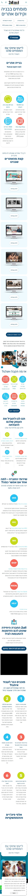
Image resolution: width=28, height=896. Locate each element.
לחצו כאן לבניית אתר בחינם (14, 668)
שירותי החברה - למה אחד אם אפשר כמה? (14, 500)
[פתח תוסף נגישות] (26, 881)
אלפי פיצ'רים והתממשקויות (14, 836)
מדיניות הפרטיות (17, 890)
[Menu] (26, 2)
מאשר (14, 893)
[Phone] (1, 2)
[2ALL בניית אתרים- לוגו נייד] (16, 2)
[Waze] (5, 2)
